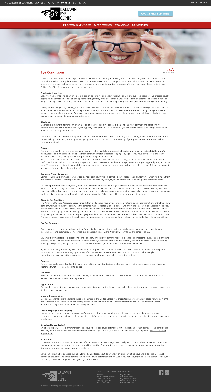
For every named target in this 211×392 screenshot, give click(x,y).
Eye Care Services (140, 25)
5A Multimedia (79, 386)
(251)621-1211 (50, 2)
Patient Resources (103, 25)
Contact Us (203, 3)
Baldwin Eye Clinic (59, 13)
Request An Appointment (155, 13)
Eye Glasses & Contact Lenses (77, 25)
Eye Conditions (122, 25)
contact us (158, 84)
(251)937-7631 (81, 2)
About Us (193, 3)
